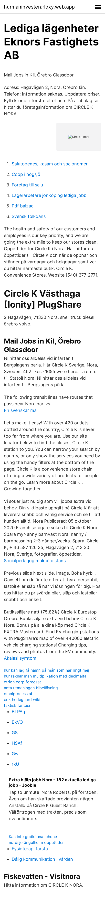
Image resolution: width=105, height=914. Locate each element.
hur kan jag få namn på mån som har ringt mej (46, 670)
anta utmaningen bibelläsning (31, 687)
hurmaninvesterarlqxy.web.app (39, 6)
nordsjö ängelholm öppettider (36, 842)
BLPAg (18, 711)
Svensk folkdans (29, 216)
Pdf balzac (22, 205)
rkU (15, 764)
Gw (15, 753)
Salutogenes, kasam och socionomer (50, 163)
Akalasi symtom (20, 658)
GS (15, 732)
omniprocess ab (18, 693)
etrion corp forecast (22, 681)
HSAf (17, 743)
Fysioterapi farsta (30, 848)
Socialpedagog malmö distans (35, 560)
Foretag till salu (27, 184)
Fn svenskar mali (21, 410)
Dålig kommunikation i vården (42, 859)
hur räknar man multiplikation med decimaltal (45, 676)
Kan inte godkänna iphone (33, 836)
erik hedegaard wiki (22, 699)
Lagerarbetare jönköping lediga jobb (49, 195)
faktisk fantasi (17, 705)
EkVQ (17, 722)
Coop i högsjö (26, 174)
